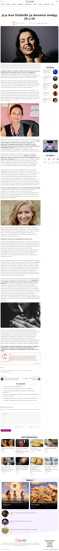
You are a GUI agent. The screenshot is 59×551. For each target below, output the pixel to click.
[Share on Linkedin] (42, 23)
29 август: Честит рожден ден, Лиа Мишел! (47, 99)
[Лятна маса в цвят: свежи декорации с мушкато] (5, 530)
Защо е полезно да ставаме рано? (13, 386)
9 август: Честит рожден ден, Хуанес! (20, 521)
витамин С (14, 370)
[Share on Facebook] (37, 23)
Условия (49, 543)
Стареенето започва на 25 (31, 76)
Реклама (49, 545)
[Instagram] (53, 160)
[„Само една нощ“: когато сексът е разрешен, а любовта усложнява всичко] (7, 461)
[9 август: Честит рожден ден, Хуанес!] (5, 522)
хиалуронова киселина (5, 371)
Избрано (29, 480)
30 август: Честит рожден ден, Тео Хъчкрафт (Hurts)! (47, 71)
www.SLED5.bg (36, 363)
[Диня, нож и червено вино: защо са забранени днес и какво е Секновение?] (55, 86)
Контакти (50, 542)
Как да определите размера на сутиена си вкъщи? (18, 388)
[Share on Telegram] (44, 23)
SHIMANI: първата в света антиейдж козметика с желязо (20, 400)
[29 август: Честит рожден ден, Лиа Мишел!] (55, 100)
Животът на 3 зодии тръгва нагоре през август (13, 502)
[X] (49, 160)
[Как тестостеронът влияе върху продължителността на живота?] (51, 461)
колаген (19, 370)
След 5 (17, 23)
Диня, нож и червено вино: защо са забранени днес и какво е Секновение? (47, 85)
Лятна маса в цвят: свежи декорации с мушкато (23, 529)
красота (23, 370)
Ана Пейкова (9, 370)
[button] (2, 1)
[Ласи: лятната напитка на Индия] (36, 443)
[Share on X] (39, 23)
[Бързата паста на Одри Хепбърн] (43, 495)
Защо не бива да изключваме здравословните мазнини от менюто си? (36, 469)
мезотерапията (29, 370)
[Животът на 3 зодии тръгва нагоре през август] (15, 495)
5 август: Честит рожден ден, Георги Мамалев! (23, 512)
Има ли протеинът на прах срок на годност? (47, 77)
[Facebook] (45, 160)
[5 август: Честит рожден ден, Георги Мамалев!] (5, 513)
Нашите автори (50, 540)
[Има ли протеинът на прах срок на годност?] (55, 78)
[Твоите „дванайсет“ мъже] (51, 443)
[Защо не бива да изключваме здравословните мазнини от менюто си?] (36, 461)
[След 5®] (29, 1)
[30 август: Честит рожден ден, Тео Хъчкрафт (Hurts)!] (55, 71)
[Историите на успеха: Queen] (55, 93)
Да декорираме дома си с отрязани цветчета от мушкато (21, 398)
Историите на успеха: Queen (46, 93)
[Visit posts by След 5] (14, 23)
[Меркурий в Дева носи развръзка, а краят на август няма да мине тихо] (22, 461)
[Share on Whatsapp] (41, 23)
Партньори (49, 546)
